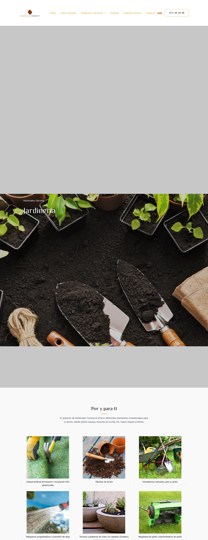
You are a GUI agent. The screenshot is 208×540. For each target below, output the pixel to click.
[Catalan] (158, 13)
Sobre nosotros (68, 13)
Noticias (114, 13)
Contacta (150, 13)
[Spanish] (161, 13)
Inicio (53, 13)
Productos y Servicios (92, 13)
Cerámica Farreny (132, 13)
